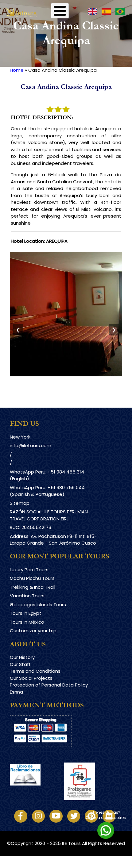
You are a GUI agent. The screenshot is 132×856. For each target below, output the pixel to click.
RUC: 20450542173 (30, 527)
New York (20, 437)
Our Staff (20, 664)
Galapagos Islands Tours (38, 604)
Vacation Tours (27, 595)
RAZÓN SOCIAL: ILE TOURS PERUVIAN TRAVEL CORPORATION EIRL (49, 515)
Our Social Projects (31, 678)
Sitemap (19, 503)
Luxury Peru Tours (29, 569)
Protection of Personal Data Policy (49, 685)
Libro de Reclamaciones (37, 790)
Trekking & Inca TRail (32, 587)
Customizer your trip (33, 630)
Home (17, 70)
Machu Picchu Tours (32, 578)
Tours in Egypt (25, 613)
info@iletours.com (30, 445)
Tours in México (27, 622)
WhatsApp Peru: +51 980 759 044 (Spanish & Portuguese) (47, 491)
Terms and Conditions (35, 671)
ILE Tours (71, 843)
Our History (22, 657)
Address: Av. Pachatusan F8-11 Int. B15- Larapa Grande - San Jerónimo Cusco (53, 539)
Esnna (16, 692)
